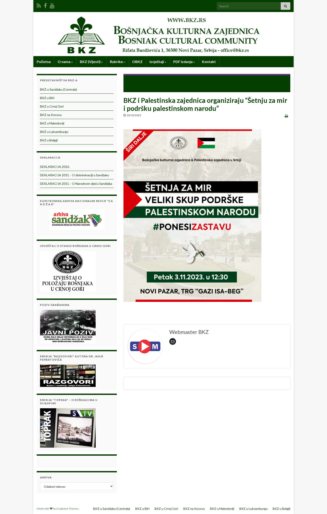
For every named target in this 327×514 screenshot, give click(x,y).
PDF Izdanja (183, 61)
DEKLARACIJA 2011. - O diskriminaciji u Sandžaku (74, 175)
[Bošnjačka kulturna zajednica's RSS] (39, 5)
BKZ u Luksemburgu (54, 132)
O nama (64, 61)
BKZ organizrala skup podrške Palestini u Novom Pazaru (248, 79)
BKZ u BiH (47, 98)
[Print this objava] (286, 116)
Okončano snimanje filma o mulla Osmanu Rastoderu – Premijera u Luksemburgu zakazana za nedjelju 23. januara (161, 83)
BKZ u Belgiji (49, 140)
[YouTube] (52, 5)
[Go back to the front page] (163, 34)
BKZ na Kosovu (51, 115)
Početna (44, 61)
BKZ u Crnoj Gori (52, 106)
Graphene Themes (67, 508)
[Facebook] (45, 5)
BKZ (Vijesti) (90, 61)
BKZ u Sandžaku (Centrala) (58, 89)
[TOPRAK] (68, 427)
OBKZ (137, 61)
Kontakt (209, 61)
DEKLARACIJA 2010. (55, 167)
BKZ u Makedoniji (52, 123)
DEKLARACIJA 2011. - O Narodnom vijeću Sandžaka (76, 183)
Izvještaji (157, 61)
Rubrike (116, 61)
